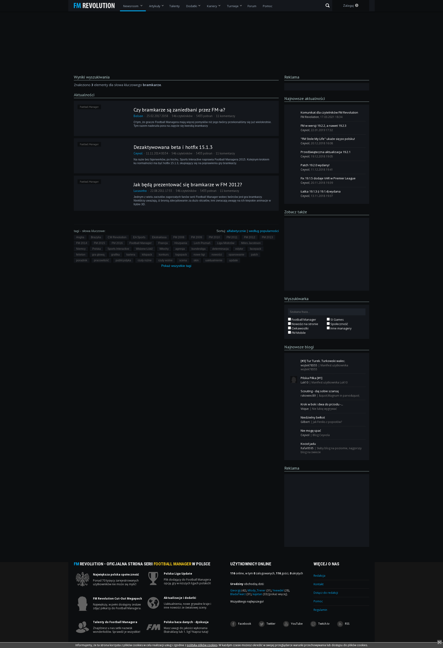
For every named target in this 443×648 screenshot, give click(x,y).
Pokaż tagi (176, 266)
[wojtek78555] (293, 362)
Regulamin (320, 610)
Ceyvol (138, 153)
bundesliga (199, 248)
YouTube (296, 624)
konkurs (164, 254)
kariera (130, 254)
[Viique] (293, 405)
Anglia (80, 237)
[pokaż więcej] (277, 594)
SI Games (337, 319)
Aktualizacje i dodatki (180, 598)
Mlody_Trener (259, 590)
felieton (80, 254)
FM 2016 (117, 243)
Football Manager (89, 107)
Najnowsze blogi (299, 347)
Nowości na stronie (304, 324)
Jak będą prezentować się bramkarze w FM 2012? (188, 184)
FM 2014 (81, 243)
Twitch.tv (323, 624)
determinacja (220, 248)
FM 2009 (196, 237)
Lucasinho (140, 191)
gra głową (98, 254)
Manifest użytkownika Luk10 (329, 382)
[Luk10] (293, 379)
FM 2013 (267, 237)
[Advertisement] (326, 254)
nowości (217, 254)
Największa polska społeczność (116, 574)
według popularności (264, 231)
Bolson (138, 116)
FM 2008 (178, 237)
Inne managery (341, 328)
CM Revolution (117, 237)
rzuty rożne (145, 260)
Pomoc (318, 601)
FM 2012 (249, 237)
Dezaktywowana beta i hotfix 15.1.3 (173, 147)
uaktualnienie (213, 260)
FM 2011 (232, 237)
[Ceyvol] (293, 127)
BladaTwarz (240, 594)
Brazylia (96, 237)
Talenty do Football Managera (115, 622)
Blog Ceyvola (321, 435)
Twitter (270, 624)
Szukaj (327, 5)
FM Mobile (298, 333)
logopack (181, 254)
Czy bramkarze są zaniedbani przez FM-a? (179, 109)
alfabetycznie (236, 231)
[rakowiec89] (293, 392)
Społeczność (339, 324)
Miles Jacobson (251, 243)
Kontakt (318, 584)
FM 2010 (214, 237)
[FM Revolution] (96, 5)
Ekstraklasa (159, 237)
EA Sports (139, 237)
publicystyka (123, 260)
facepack (255, 248)
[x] (439, 642)
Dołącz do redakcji (326, 593)
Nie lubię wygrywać (324, 409)
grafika (115, 254)
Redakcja (319, 576)
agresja (180, 248)
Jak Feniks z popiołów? (327, 422)
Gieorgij (238, 590)
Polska (96, 248)
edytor (239, 248)
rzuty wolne (165, 260)
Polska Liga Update (178, 574)
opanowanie (236, 254)
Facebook (244, 624)
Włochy (164, 248)
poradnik (81, 260)
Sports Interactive (118, 248)
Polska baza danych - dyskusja (186, 622)
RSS (346, 624)
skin (196, 260)
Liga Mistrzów (225, 243)
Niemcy (81, 248)
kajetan (260, 594)
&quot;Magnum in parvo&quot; (339, 396)
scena (183, 260)
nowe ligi (199, 254)
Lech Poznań (202, 243)
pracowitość (101, 260)
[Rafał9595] (293, 445)
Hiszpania (180, 243)
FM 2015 (99, 243)
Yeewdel (280, 590)
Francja (163, 243)
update (233, 260)
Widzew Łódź (144, 248)
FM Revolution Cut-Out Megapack (117, 598)
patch (254, 254)
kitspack (147, 254)
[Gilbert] (293, 419)
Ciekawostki (299, 328)
